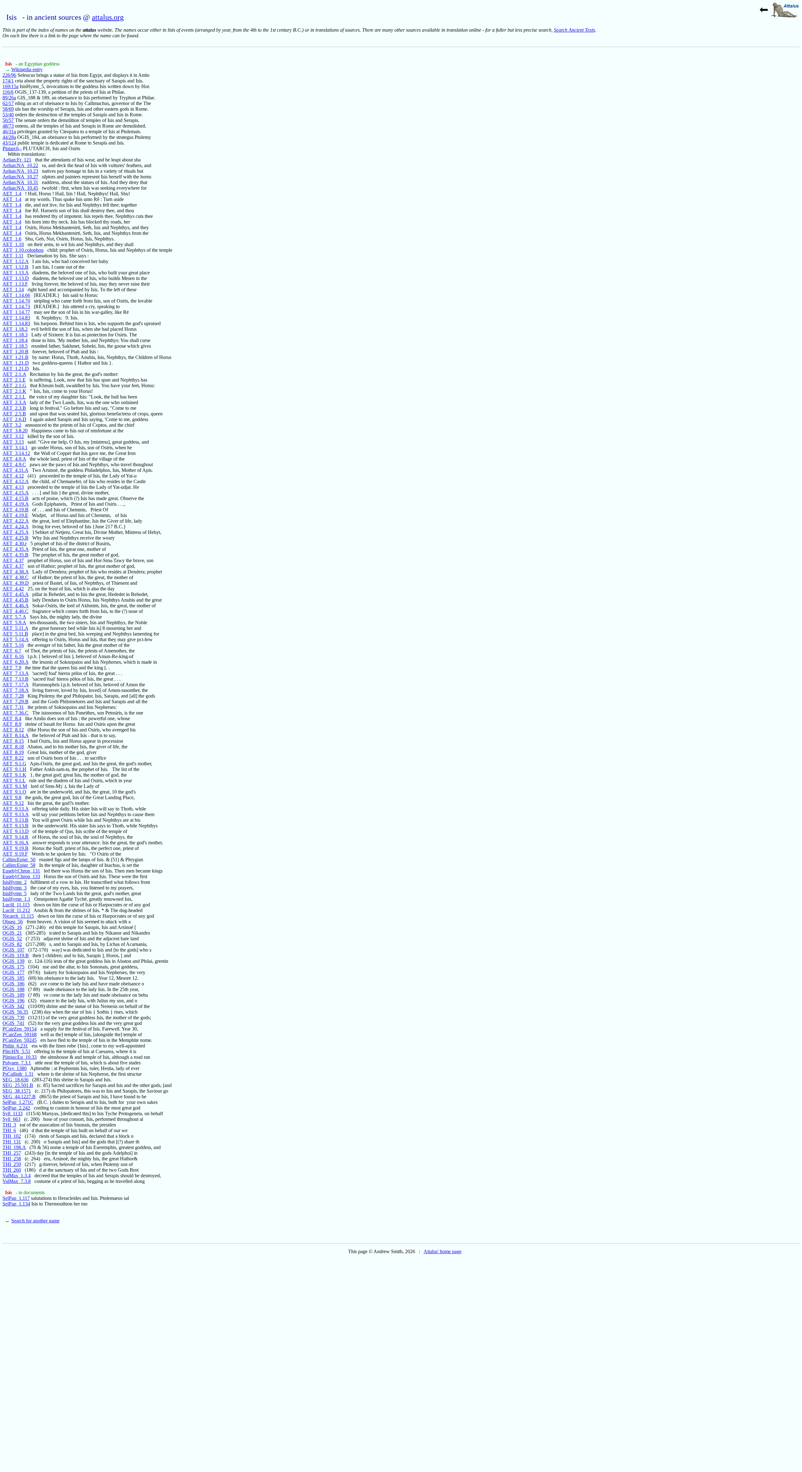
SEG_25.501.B (18, 1085)
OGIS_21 (12, 933)
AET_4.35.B (16, 554)
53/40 (8, 114)
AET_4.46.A (16, 605)
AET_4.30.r (15, 543)
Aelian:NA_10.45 (20, 188)
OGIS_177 (13, 972)
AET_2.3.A (14, 402)
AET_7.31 (13, 707)
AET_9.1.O (14, 791)
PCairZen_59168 (20, 1034)
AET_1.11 (13, 255)
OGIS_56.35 (15, 1012)
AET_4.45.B (16, 600)
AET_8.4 (12, 718)
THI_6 (9, 1130)
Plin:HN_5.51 (16, 1051)
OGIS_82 (12, 944)
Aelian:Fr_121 (17, 159)
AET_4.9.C (14, 464)
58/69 (8, 109)
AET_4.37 (13, 560)
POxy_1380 (15, 1068)
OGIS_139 (13, 961)
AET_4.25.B (16, 538)
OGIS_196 (13, 1000)
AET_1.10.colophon (23, 250)
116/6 (8, 92)
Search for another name (35, 1220)
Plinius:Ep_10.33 (20, 1057)
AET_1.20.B (16, 351)
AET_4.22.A (16, 521)
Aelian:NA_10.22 (20, 165)
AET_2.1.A (14, 374)
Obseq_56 (13, 921)
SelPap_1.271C (18, 1102)
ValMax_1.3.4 (17, 1175)
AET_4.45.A (16, 594)
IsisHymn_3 (15, 887)
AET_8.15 (13, 741)
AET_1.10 (13, 244)
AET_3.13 (13, 442)
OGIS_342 (13, 1006)
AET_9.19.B (16, 848)
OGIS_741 (13, 1023)
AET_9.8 (12, 797)
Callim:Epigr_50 (19, 859)
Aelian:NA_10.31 (20, 182)
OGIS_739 (13, 1017)
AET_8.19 (13, 752)
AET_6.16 (13, 656)
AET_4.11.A (15, 470)
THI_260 (12, 1170)
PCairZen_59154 (20, 1028)
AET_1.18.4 (15, 340)
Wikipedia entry (27, 69)
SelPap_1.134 (16, 1203)
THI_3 (9, 1124)
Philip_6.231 (15, 1045)
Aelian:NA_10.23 (20, 171)
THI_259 (12, 1164)
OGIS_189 (13, 995)
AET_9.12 (13, 803)
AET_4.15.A (16, 492)
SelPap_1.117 (16, 1198)
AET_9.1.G (14, 763)
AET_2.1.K (14, 391)
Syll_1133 (13, 1113)
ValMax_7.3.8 (17, 1181)
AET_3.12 (13, 436)
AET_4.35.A (16, 549)
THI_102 (12, 1136)
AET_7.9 (12, 667)
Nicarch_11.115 (18, 916)
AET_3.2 (12, 425)
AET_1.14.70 (16, 300)
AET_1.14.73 (16, 306)
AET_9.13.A (16, 808)
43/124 (9, 142)
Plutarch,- (12, 148)
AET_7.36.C (16, 712)
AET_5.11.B (15, 633)
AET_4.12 (13, 475)
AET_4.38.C (16, 577)
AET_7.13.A (16, 673)
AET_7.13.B (16, 679)
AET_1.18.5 (15, 346)
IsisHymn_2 (15, 882)
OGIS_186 (13, 983)
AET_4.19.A (16, 504)
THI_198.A (14, 1147)
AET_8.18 (13, 746)
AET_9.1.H (14, 769)
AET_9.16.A (16, 842)
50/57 (8, 120)
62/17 (8, 103)
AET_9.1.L (14, 780)
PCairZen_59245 (20, 1040)
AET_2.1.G (14, 385)
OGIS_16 (12, 927)
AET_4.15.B (16, 498)
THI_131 (12, 1141)
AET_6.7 (12, 650)
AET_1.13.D (16, 278)
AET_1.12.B (16, 267)
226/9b (9, 75)
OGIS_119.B (16, 955)
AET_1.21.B (16, 357)
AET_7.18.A (16, 690)
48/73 (8, 126)
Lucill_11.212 (16, 910)
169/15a (10, 86)
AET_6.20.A (16, 662)
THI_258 (12, 1158)
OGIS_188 (13, 989)
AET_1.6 (12, 238)
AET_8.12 (13, 729)
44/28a (9, 137)
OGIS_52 (12, 938)
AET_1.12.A (16, 261)
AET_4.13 (13, 487)
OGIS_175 (13, 966)
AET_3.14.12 (16, 453)
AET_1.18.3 (15, 334)
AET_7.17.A (16, 684)
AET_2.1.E (14, 380)
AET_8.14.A (16, 735)
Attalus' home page (442, 1251)
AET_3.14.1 (15, 447)
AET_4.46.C (16, 611)
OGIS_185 (13, 978)
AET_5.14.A (16, 639)
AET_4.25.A (16, 532)
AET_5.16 (13, 645)
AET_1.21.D (16, 363)
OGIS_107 (13, 949)
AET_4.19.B (16, 509)
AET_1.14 (13, 289)
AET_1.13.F (15, 284)
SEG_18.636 (16, 1079)
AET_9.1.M (15, 786)
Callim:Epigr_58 (19, 865)
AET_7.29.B (16, 701)
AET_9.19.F (15, 854)
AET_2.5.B (14, 413)
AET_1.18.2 (15, 329)
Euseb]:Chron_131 (21, 870)
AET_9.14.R (16, 837)
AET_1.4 (12, 193)
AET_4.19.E (15, 515)
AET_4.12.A (16, 481)
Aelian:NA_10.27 (20, 176)
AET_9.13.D (16, 831)
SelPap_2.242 (16, 1108)
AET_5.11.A (15, 628)
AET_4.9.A (14, 459)
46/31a (9, 131)
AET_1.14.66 (16, 295)
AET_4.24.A (16, 526)
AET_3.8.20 (15, 430)
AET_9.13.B (16, 820)
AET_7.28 (13, 696)
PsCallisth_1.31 (18, 1074)
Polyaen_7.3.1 (17, 1062)
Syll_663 (11, 1119)
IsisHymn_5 (15, 893)
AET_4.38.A (16, 571)
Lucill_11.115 (16, 904)
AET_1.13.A (16, 272)
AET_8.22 (13, 758)
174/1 (8, 80)
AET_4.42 (13, 588)
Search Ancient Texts (574, 30)
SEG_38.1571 (17, 1091)
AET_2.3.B (14, 408)
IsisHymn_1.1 (16, 899)
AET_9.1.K (14, 775)
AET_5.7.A (14, 617)
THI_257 (12, 1153)
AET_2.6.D (14, 419)
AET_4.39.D (16, 583)
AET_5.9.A (14, 622)
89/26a (9, 97)
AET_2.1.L (14, 396)
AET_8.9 (12, 724)
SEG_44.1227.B (19, 1096)
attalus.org (108, 17)
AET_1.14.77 (16, 312)
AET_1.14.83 (16, 317)
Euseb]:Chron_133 (21, 876)
